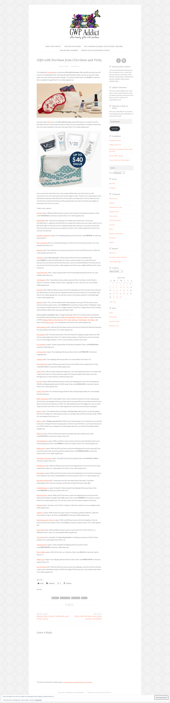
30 (117, 297)
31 (120, 297)
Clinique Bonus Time (115, 207)
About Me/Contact (53, 46)
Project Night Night (115, 261)
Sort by (111, 173)
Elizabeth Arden (114, 211)
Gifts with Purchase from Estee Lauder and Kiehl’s (88, 616)
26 (127, 294)
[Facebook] (118, 60)
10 (120, 287)
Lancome (112, 225)
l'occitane (65, 598)
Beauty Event (113, 198)
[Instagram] (123, 60)
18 (124, 290)
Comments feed (114, 321)
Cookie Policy (38, 700)
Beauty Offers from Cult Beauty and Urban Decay (53, 616)
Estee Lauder (113, 216)
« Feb (110, 302)
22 (114, 294)
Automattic (107, 692)
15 (114, 290)
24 (120, 294)
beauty (55, 598)
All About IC (113, 253)
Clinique (40, 258)
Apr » (114, 302)
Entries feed (113, 317)
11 (124, 287)
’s (39, 371)
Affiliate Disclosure (72, 46)
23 (117, 294)
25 (124, 294)
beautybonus (75, 66)
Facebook (112, 183)
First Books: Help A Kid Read (118, 257)
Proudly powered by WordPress (71, 692)
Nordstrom (112, 238)
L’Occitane (50, 72)
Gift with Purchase (115, 220)
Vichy (49, 122)
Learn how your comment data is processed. (77, 682)
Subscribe (115, 128)
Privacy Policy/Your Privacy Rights (95, 50)
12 (127, 287)
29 (114, 297)
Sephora (40, 513)
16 (117, 290)
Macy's (111, 229)
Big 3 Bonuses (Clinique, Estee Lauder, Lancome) (103, 46)
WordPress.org (114, 326)
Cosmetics (43, 235)
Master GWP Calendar (69, 50)
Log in (111, 312)
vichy (84, 598)
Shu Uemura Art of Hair (45, 520)
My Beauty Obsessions (116, 233)
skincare (75, 598)
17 (120, 290)
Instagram (112, 188)
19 (127, 290)
